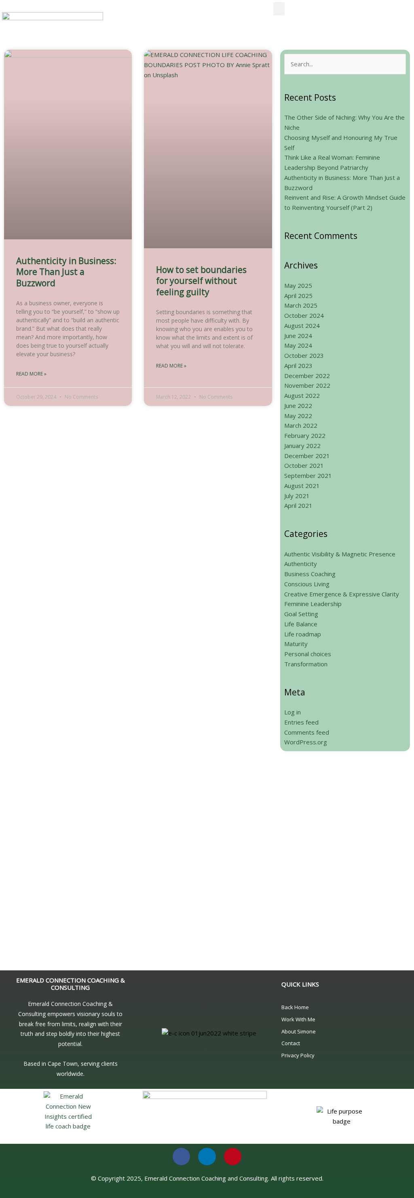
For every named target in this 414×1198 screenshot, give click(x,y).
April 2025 (298, 296)
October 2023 (304, 355)
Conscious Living (307, 584)
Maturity (296, 644)
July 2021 (297, 496)
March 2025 (300, 305)
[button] (279, 8)
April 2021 (298, 505)
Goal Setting (301, 614)
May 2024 (298, 345)
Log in (292, 712)
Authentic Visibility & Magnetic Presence (339, 554)
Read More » (31, 373)
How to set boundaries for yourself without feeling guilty (201, 281)
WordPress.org (305, 742)
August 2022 (302, 395)
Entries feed (301, 722)
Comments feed (306, 732)
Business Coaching (310, 574)
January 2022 (302, 446)
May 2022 (298, 416)
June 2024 (298, 336)
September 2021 (308, 475)
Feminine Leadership (313, 604)
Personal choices (307, 654)
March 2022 (300, 425)
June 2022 (298, 405)
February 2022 (304, 435)
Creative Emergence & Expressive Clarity (341, 594)
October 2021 (304, 465)
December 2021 (307, 456)
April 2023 (298, 365)
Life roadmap (302, 634)
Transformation (305, 664)
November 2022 (307, 385)
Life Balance (300, 624)
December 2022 (307, 376)
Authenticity (300, 564)
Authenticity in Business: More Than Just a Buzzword (66, 272)
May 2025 (298, 285)
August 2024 (302, 325)
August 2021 (302, 486)
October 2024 (304, 315)
